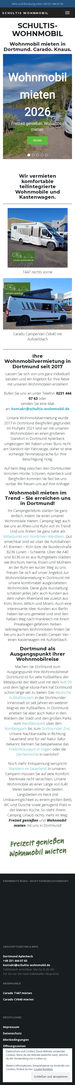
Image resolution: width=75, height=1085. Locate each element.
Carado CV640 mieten (18, 999)
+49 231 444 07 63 (15, 961)
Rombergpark (16, 728)
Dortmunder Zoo (56, 728)
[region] (37, 106)
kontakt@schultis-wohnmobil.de (40, 408)
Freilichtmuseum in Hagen (30, 749)
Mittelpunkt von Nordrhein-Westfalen (33, 536)
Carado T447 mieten (17, 993)
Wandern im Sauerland (27, 768)
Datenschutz (12, 1033)
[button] (37, 106)
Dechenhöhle (28, 754)
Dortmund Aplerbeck (18, 956)
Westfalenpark (34, 723)
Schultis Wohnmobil (25, 13)
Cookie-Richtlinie (43, 1069)
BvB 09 (66, 682)
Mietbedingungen (16, 1040)
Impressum (11, 1027)
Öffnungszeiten (14, 1046)
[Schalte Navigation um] (67, 12)
